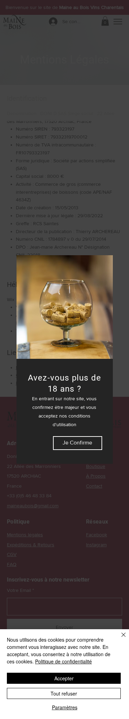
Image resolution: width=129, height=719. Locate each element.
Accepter (64, 678)
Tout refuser (64, 693)
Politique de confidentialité (63, 661)
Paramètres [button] (64, 707)
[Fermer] (119, 639)
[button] (77, 443)
